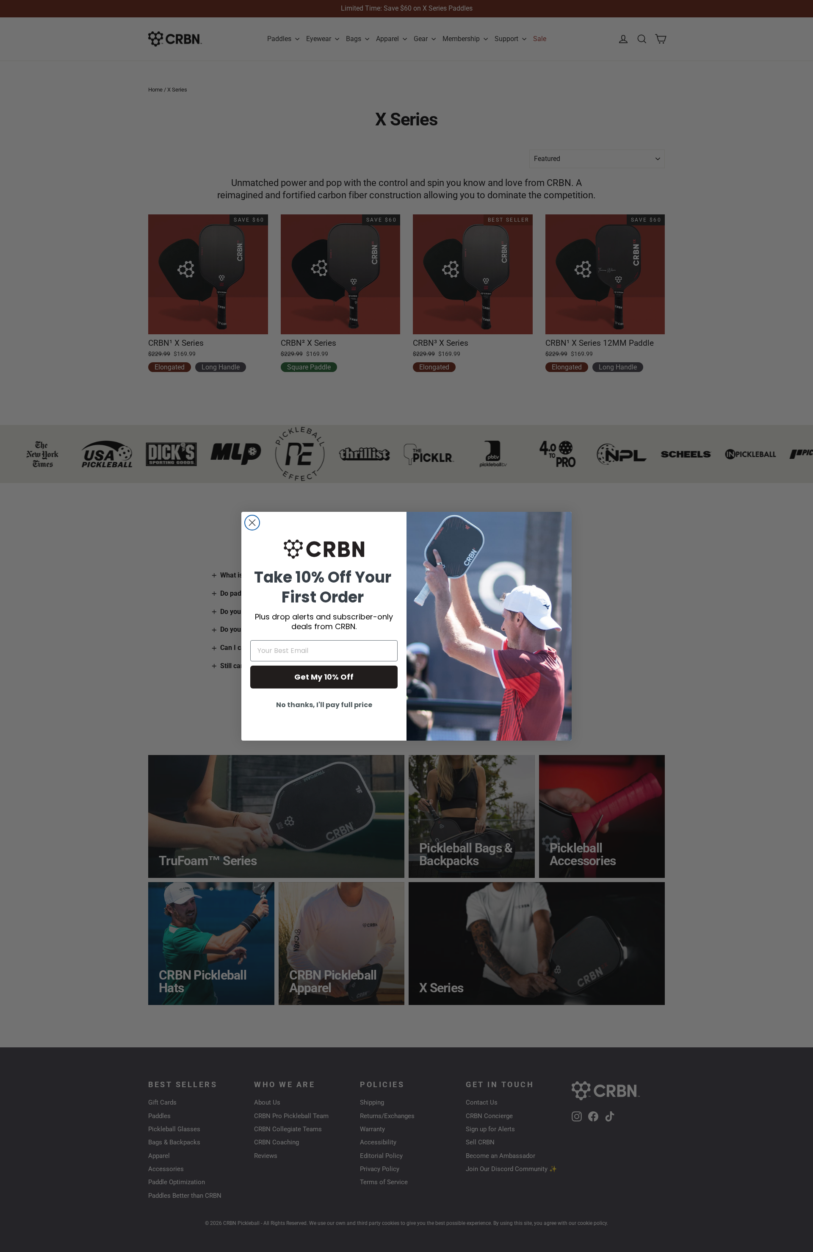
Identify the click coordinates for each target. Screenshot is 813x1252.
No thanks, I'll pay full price (324, 705)
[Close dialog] (252, 522)
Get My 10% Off (324, 677)
